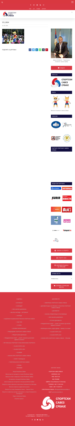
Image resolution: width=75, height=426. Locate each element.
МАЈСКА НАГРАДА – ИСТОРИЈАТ (19, 312)
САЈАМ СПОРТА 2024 (19, 349)
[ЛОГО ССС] (61, 83)
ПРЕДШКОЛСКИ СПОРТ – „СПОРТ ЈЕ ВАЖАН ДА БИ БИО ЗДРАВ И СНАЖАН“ (19, 338)
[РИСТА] (61, 102)
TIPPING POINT (47, 416)
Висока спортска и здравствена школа (19, 387)
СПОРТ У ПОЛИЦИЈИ (19, 359)
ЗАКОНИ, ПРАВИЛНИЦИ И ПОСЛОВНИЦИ (56, 314)
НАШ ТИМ (19, 322)
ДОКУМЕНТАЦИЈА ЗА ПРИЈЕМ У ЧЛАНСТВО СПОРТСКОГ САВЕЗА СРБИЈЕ (56, 306)
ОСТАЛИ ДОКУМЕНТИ (56, 320)
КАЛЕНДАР (19, 306)
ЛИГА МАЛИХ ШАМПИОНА (19, 309)
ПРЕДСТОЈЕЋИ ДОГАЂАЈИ (19, 335)
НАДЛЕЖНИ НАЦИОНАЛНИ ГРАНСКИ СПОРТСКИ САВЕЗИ (19, 318)
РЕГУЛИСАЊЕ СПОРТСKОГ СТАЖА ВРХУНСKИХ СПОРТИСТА (19, 343)
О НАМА (19, 325)
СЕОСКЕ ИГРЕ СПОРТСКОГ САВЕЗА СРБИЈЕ (19, 355)
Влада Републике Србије (19, 371)
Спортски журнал (19, 398)
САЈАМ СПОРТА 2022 (19, 346)
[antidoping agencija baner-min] (56, 133)
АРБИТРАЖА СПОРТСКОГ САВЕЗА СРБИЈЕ (56, 303)
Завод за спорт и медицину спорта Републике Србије (19, 376)
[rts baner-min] (56, 187)
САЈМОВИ (19, 352)
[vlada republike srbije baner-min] (56, 120)
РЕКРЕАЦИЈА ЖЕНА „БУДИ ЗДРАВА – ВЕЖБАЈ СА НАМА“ (56, 328)
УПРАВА (19, 365)
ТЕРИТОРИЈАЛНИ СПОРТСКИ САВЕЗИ (19, 362)
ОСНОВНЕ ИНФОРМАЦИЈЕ (19, 328)
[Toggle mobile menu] (72, 12)
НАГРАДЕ (19, 315)
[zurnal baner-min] (67, 187)
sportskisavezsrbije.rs (57, 392)
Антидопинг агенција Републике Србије (19, 379)
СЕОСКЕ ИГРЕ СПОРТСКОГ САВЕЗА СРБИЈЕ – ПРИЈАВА (55, 338)
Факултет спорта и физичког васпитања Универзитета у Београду (19, 384)
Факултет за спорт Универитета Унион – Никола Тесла (19, 389)
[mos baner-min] (67, 120)
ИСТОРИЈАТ (19, 303)
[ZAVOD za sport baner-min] (67, 133)
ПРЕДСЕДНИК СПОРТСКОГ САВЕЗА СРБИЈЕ (19, 331)
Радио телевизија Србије (19, 396)
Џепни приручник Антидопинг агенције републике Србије (19, 381)
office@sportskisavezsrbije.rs (62, 389)
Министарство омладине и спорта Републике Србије (19, 374)
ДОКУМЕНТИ (55, 311)
